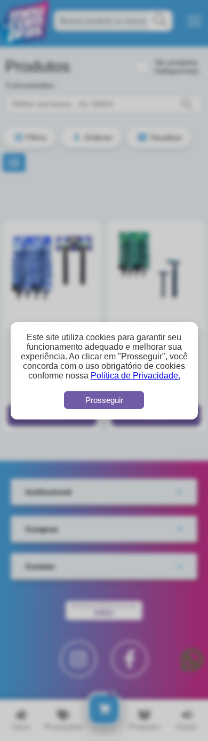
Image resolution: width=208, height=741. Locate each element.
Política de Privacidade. (135, 375)
